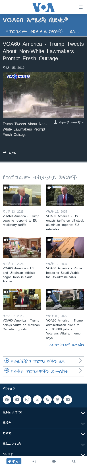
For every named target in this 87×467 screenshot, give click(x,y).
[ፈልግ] (74, 461)
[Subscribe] (67, 399)
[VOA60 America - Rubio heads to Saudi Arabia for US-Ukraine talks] (65, 247)
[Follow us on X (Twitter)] (37, 399)
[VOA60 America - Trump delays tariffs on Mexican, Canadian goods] (22, 299)
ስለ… (74, 31)
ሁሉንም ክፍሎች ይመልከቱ (66, 345)
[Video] (54, 461)
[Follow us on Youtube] (17, 399)
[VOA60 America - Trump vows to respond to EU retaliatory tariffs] (22, 195)
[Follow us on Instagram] (27, 399)
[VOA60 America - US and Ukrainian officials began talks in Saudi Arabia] (22, 247)
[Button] (9, 154)
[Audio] (34, 461)
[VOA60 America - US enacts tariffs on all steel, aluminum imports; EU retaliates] (65, 195)
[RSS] (47, 399)
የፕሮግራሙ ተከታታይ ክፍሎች (34, 31)
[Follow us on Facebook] (7, 399)
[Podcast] (57, 399)
